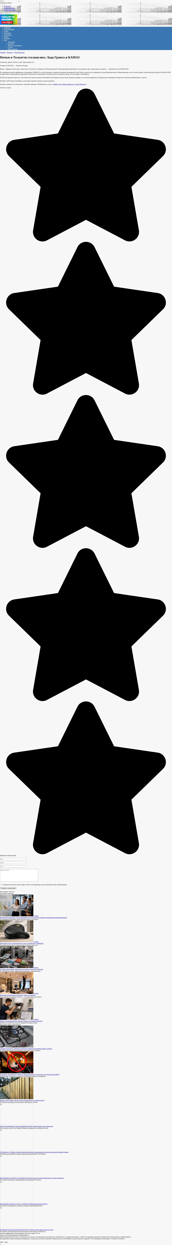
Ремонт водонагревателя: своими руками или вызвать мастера (21, 1021)
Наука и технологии (15, 45)
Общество (7, 27)
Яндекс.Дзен (57, 84)
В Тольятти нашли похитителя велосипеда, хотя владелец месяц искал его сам (26, 1230)
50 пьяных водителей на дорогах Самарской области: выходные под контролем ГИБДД (29, 1074)
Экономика (8, 35)
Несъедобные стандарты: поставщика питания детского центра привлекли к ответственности (32, 1178)
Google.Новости (80, 84)
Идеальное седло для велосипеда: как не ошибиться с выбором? (21, 943)
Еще (5, 40)
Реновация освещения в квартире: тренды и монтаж (17, 995)
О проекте (7, 6)
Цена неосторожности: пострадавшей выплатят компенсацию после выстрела (26, 1126)
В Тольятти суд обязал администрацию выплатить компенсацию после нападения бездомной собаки (34, 1152)
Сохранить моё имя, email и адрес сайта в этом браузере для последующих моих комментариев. (34, 884)
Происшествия (9, 29)
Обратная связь (9, 8)
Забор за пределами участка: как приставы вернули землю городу (22, 1100)
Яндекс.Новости (68, 84)
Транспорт (11, 42)
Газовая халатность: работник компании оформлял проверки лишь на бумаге (26, 1049)
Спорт (6, 31)
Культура (7, 38)
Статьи (10, 47)
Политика (7, 33)
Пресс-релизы (12, 49)
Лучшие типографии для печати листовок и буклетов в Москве (21, 969)
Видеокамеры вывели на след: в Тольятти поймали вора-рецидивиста (23, 1204)
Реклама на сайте (10, 10)
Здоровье (11, 44)
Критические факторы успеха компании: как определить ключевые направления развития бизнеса (33, 917)
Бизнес (6, 36)
